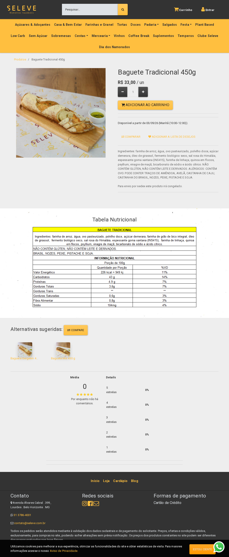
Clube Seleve (207, 36)
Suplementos (163, 36)
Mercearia (100, 36)
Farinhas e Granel (99, 25)
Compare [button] (77, 330)
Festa (184, 25)
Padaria (150, 25)
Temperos (186, 36)
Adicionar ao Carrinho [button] (147, 105)
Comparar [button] (132, 136)
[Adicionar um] (143, 92)
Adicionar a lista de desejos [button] (173, 136)
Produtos (20, 59)
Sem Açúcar (38, 36)
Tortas (122, 25)
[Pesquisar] (123, 9)
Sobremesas (61, 36)
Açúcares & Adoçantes (33, 25)
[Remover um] (122, 92)
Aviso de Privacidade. (64, 551)
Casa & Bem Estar (68, 25)
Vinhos (119, 36)
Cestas (80, 36)
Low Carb (18, 36)
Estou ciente (202, 549)
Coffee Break (138, 36)
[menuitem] (95, 481)
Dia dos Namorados (114, 47)
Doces (136, 25)
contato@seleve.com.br (29, 523)
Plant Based (204, 25)
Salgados (169, 25)
